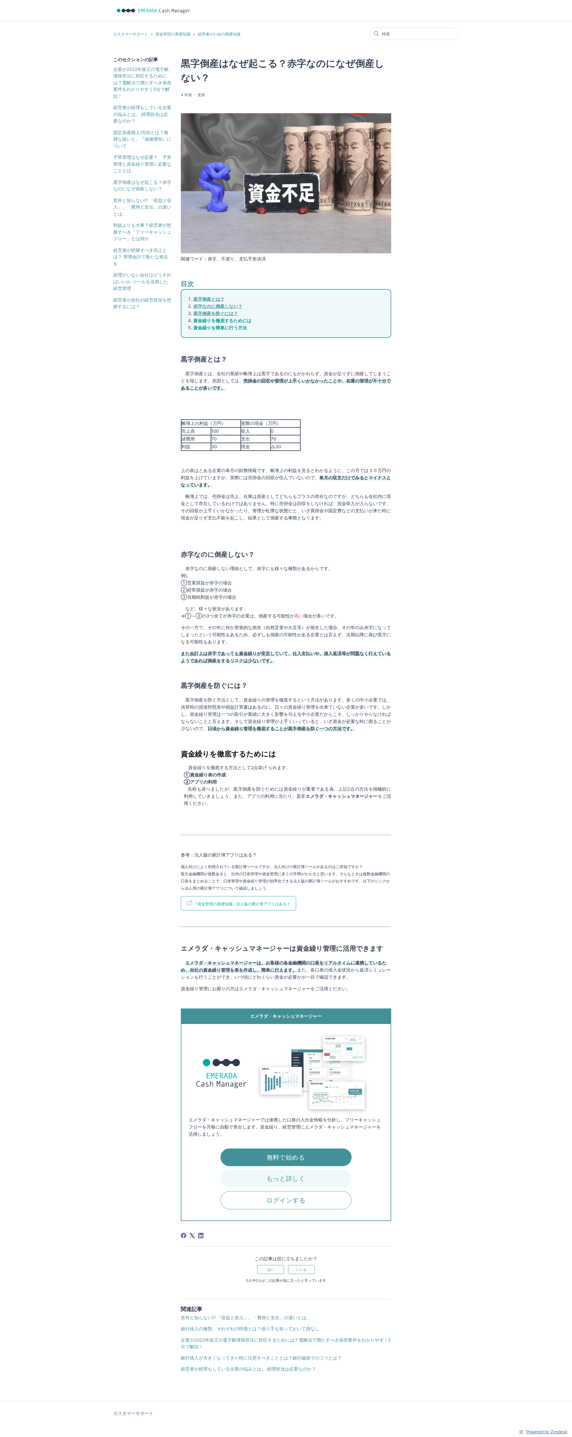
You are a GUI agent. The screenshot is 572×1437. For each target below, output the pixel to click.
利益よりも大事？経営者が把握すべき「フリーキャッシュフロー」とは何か (142, 231)
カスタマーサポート (130, 34)
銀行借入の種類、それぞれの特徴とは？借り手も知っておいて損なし (250, 1329)
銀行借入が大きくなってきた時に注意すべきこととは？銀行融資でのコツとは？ (261, 1358)
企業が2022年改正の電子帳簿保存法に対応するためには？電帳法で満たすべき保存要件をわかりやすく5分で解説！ (142, 82)
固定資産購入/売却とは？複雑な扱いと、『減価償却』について (142, 139)
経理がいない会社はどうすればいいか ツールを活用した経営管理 (142, 281)
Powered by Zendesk (547, 1431)
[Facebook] (183, 1235)
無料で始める (286, 1157)
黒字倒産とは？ (209, 299)
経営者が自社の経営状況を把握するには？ (142, 303)
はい (270, 1269)
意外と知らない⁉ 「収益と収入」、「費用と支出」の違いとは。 (142, 207)
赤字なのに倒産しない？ (218, 306)
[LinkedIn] (200, 1235)
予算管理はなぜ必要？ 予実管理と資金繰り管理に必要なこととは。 (142, 163)
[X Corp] (192, 1235)
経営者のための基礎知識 (219, 34)
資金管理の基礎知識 (173, 34)
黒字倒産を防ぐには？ (215, 313)
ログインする (286, 1200)
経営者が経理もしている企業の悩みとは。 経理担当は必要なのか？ (142, 114)
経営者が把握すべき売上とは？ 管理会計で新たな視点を (140, 256)
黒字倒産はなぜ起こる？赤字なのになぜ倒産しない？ (142, 185)
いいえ (301, 1269)
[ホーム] (153, 10)
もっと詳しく (285, 1178)
